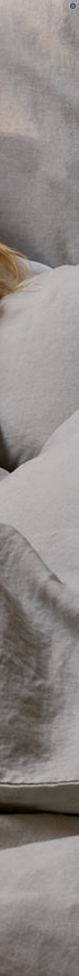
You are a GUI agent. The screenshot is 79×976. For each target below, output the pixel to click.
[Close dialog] (73, 6)
